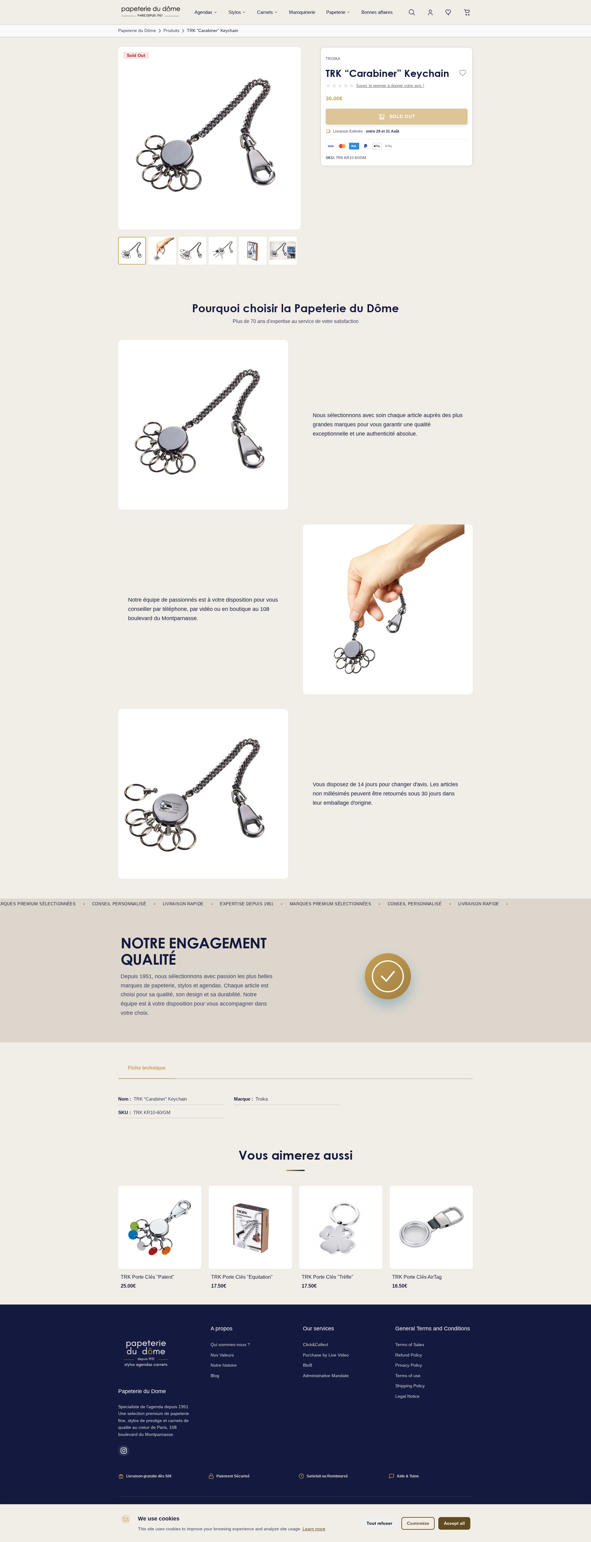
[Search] (412, 12)
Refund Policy (408, 1355)
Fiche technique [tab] (147, 1067)
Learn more (314, 1528)
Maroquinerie (302, 12)
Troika (333, 59)
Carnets (265, 12)
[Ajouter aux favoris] (463, 73)
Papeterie (335, 12)
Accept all (454, 1523)
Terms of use (407, 1375)
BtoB (307, 1365)
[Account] (430, 12)
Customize (418, 1523)
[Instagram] (123, 1450)
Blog (215, 1375)
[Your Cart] (467, 12)
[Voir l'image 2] (162, 251)
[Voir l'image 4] (222, 251)
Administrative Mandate (326, 1375)
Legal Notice (407, 1396)
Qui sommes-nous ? (230, 1344)
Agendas (203, 12)
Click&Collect (315, 1344)
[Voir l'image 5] (253, 251)
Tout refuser (379, 1523)
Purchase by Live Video (326, 1355)
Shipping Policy (410, 1385)
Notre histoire (224, 1365)
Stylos (234, 12)
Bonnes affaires (377, 12)
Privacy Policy (408, 1365)
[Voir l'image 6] (283, 251)
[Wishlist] (449, 12)
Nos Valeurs (222, 1355)
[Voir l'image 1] (132, 251)
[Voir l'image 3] (192, 251)
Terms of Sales (409, 1344)
